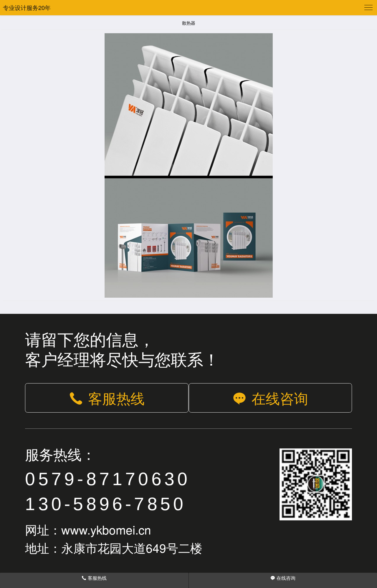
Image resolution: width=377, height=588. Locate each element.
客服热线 (116, 398)
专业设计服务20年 (27, 7)
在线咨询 (280, 398)
